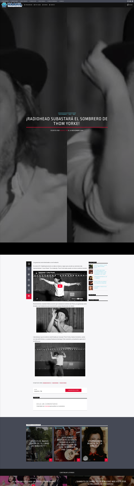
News (74, 125)
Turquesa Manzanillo (52, 1)
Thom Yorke (63, 406)
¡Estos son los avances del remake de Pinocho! (100, 306)
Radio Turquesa (24, 1)
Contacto (62, 1)
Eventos (46, 5)
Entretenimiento (63, 125)
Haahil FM (64, 141)
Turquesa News (14, 1)
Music (70, 125)
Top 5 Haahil (38, 5)
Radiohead (55, 406)
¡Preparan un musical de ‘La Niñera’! (100, 301)
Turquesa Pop (33, 1)
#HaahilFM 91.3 (47, 406)
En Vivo (130, 5)
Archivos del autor (73, 414)
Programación (5, 1)
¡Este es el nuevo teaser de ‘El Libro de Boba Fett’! (100, 290)
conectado (47, 430)
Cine (28, 452)
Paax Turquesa (42, 1)
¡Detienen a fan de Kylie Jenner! (100, 311)
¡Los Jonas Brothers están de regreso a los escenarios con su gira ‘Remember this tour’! (100, 296)
